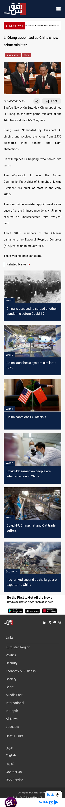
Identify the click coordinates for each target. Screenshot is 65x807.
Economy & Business (21, 671)
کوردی (10, 764)
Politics (11, 655)
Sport (10, 687)
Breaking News (14, 25)
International (13, 55)
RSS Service (14, 780)
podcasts (12, 727)
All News (12, 719)
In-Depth (12, 711)
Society (11, 679)
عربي (9, 748)
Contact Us (14, 772)
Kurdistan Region (18, 647)
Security (12, 663)
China (26, 55)
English (11, 756)
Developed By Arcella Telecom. (32, 792)
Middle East (14, 695)
